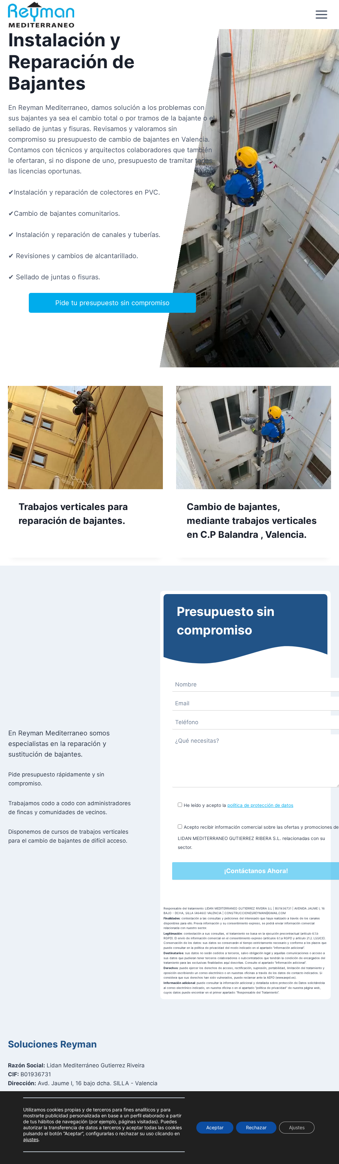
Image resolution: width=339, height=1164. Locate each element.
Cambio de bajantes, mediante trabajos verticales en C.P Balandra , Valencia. (252, 520)
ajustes (30, 1139)
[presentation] (85, 437)
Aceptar (214, 1127)
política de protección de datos (260, 805)
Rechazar (256, 1127)
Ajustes (297, 1127)
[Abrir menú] (321, 14)
